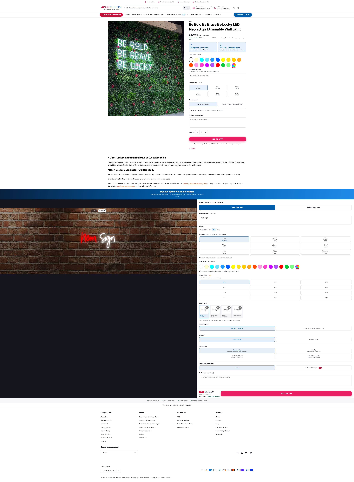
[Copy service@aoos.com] (211, 7)
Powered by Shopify (114, 477)
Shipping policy (155, 477)
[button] (132, 15)
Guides (141, 434)
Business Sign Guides (223, 431)
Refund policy (125, 477)
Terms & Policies (106, 438)
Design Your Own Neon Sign (148, 417)
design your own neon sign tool (195, 183)
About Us (104, 417)
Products (219, 420)
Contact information (166, 477)
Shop (217, 424)
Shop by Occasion (145, 431)
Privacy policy (134, 477)
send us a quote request (126, 186)
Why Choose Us (106, 420)
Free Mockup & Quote (243, 14)
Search (186, 8)
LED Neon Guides (183, 420)
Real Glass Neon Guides (185, 424)
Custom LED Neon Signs (147, 420)
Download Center (183, 427)
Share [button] (193, 148)
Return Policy (105, 431)
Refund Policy (105, 434)
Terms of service (144, 477)
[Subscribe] (135, 452)
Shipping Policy (106, 427)
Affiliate (103, 441)
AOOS (107, 477)
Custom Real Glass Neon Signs (149, 424)
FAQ (178, 417)
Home (217, 417)
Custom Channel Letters (147, 427)
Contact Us (104, 424)
